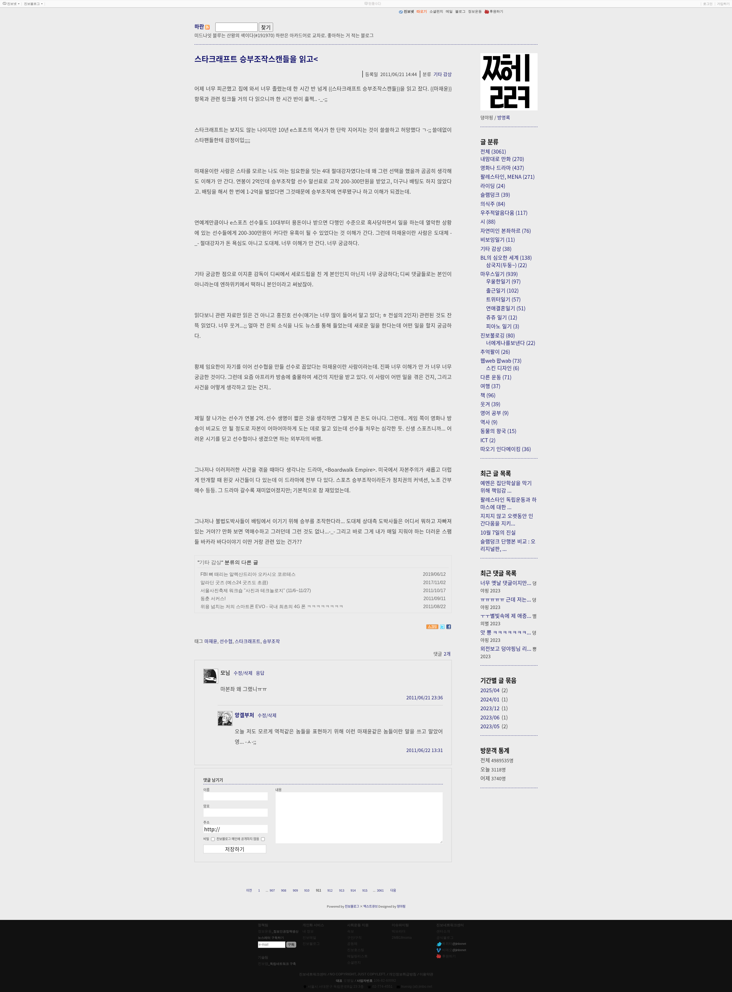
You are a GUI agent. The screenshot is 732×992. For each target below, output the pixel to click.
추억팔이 (495, 351)
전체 (493, 151)
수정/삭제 (243, 672)
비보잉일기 (497, 239)
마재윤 (210, 641)
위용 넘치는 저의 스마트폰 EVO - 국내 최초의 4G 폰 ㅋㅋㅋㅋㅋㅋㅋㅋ (271, 606)
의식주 (492, 203)
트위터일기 (503, 299)
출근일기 (502, 290)
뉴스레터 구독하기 (271, 937)
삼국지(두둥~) (506, 265)
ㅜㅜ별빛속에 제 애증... (505, 615)
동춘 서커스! (213, 598)
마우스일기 (499, 273)
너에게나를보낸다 (510, 342)
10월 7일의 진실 (498, 532)
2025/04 (490, 690)
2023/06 (490, 717)
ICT (488, 440)
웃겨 (490, 404)
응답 (260, 672)
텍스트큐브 (370, 906)
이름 (206, 789)
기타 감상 (442, 74)
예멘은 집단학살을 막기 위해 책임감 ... (506, 486)
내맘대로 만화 (502, 158)
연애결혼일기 (506, 308)
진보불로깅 (497, 335)
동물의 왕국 (498, 431)
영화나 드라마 (502, 167)
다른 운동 (496, 377)
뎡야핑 (401, 906)
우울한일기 (503, 281)
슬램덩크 (495, 194)
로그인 (708, 3)
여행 (490, 386)
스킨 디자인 (502, 368)
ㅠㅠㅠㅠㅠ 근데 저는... (505, 599)
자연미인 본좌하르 (505, 230)
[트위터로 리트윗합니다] (442, 626)
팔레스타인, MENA (507, 176)
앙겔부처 (244, 715)
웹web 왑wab (501, 360)
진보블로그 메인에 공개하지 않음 (237, 838)
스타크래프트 (247, 641)
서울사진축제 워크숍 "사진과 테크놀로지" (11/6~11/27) (255, 590)
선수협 (226, 641)
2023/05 (490, 726)
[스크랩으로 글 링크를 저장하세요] (432, 626)
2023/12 (490, 708)
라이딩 (492, 185)
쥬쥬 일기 (501, 317)
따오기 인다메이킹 (505, 449)
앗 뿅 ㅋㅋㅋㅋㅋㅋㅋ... (505, 632)
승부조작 (271, 641)
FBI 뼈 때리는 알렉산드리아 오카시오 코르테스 (248, 574)
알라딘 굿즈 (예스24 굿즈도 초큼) (234, 582)
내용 (278, 789)
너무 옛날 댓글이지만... (505, 582)
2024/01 (490, 699)
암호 (206, 805)
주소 (206, 822)
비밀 (206, 838)
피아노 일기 (502, 326)
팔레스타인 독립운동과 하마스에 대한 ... (508, 503)
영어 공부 (494, 412)
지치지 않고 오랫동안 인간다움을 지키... (506, 519)
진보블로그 (352, 906)
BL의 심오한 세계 (506, 257)
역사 (489, 422)
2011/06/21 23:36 (424, 697)
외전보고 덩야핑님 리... (505, 648)
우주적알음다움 (504, 212)
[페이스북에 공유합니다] (448, 626)
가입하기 (723, 3)
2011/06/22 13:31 (424, 750)
